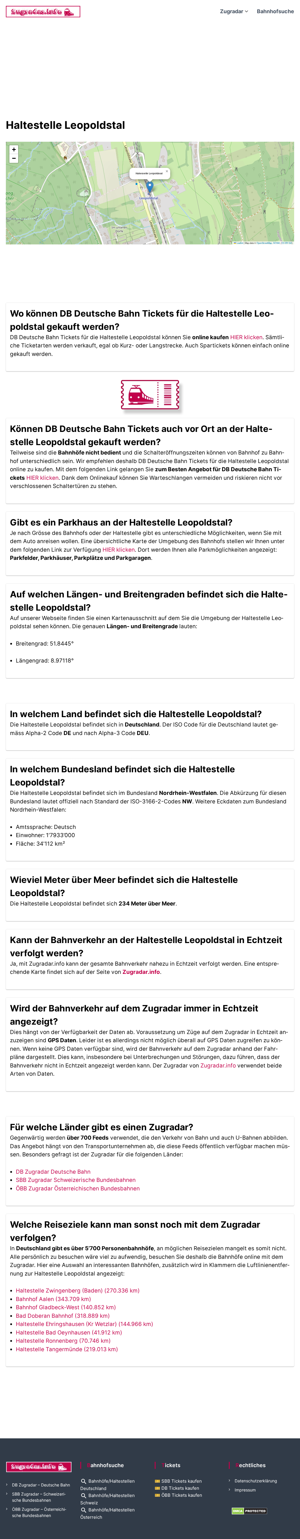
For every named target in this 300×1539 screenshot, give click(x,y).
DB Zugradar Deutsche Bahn (53, 1171)
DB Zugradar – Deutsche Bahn (41, 1484)
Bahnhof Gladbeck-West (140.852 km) (66, 1307)
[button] (150, 187)
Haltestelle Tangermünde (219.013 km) (67, 1349)
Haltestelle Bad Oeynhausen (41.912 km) (69, 1332)
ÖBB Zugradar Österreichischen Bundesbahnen (78, 1188)
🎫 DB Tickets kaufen (177, 1488)
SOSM (276, 242)
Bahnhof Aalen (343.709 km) (53, 1299)
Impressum (245, 1489)
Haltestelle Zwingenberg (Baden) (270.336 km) (78, 1290)
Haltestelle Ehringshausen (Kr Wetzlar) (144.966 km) (84, 1324)
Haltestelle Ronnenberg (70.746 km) (63, 1340)
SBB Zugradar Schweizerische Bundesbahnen (76, 1180)
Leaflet (239, 242)
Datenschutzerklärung (256, 1480)
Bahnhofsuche (275, 11)
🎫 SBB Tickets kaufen (178, 1481)
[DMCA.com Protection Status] (249, 1510)
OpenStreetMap (264, 242)
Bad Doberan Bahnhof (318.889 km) (63, 1315)
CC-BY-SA (287, 242)
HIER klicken (246, 337)
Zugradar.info (141, 972)
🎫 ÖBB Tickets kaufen (178, 1495)
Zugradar (231, 11)
